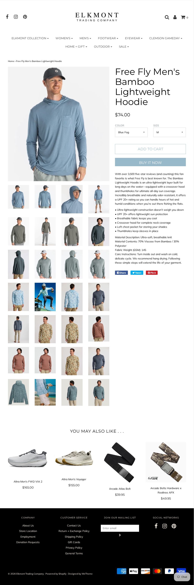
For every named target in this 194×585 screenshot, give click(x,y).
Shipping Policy (74, 536)
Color (119, 125)
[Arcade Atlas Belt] (120, 462)
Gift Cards (74, 542)
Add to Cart (150, 149)
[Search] (165, 17)
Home (11, 61)
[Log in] (173, 17)
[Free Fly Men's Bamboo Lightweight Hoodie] (18, 197)
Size (156, 125)
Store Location (28, 531)
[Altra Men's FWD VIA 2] (28, 459)
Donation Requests (28, 542)
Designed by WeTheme (80, 573)
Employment (27, 536)
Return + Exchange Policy (74, 531)
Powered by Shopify (55, 573)
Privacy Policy (74, 547)
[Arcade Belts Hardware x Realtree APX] (166, 462)
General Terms (74, 553)
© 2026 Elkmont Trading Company (26, 573)
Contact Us (74, 525)
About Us (28, 525)
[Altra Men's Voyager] (74, 457)
